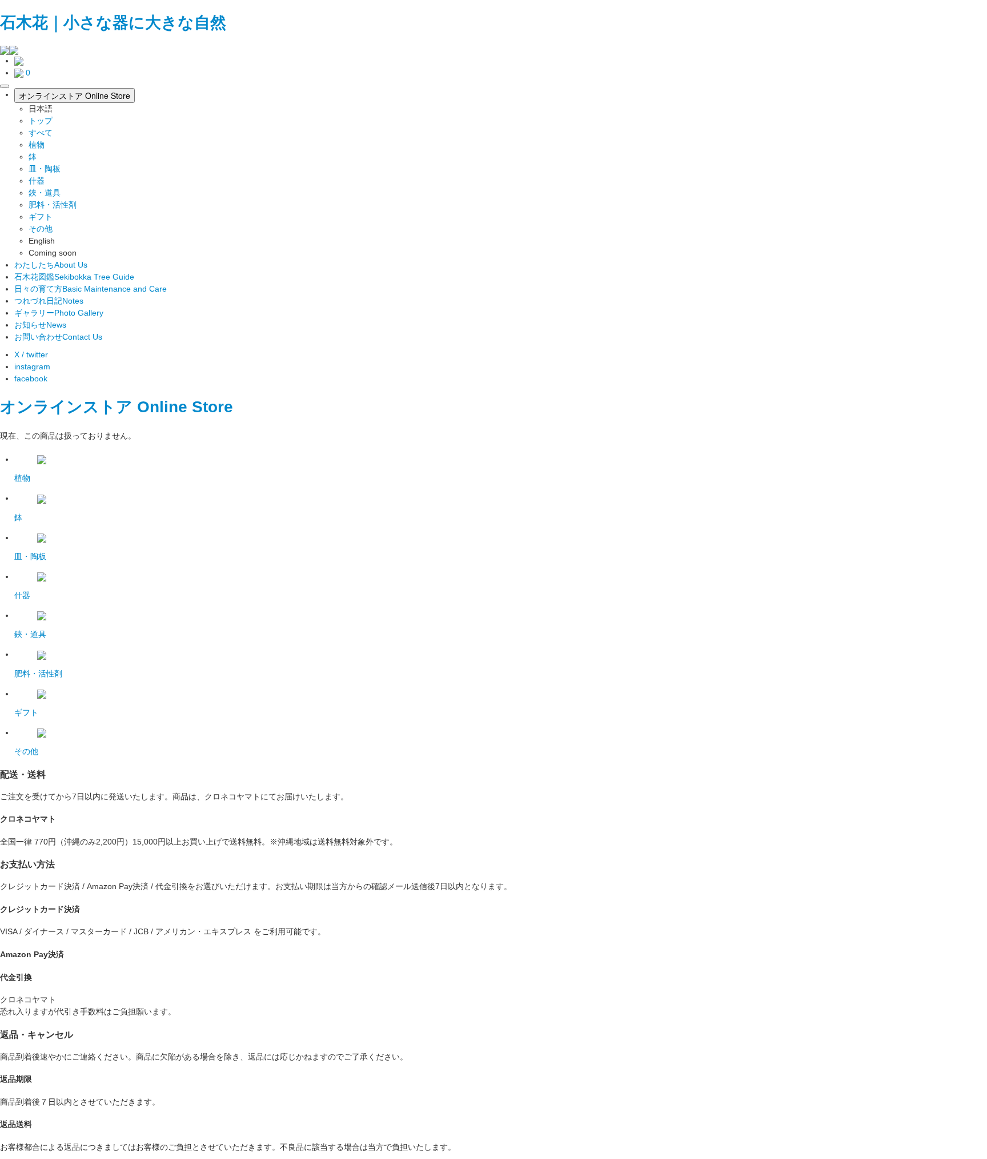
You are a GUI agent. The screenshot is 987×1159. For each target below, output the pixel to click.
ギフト (41, 216)
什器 (37, 180)
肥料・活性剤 (53, 204)
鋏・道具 (45, 192)
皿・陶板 (45, 168)
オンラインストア (66, 407)
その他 (41, 228)
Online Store (185, 407)
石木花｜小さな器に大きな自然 (113, 22)
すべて (41, 132)
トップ (41, 120)
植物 (37, 144)
